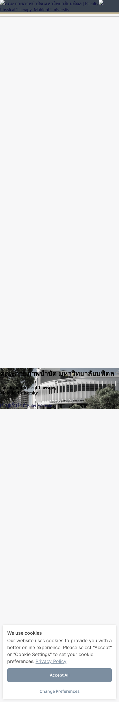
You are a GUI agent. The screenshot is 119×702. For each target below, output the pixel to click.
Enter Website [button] (39, 405)
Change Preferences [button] (60, 691)
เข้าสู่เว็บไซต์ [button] (12, 405)
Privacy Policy (51, 661)
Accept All (60, 675)
